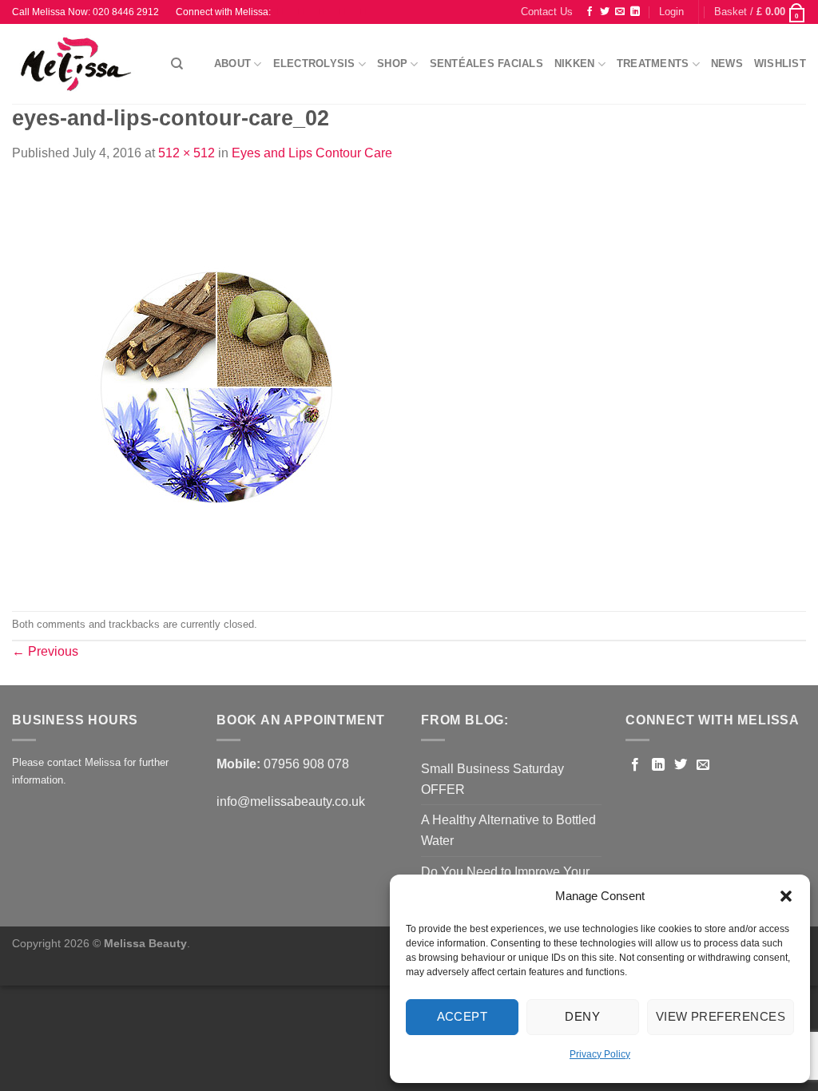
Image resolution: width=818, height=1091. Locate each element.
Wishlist (780, 63)
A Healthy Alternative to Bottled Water (508, 830)
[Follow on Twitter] (605, 12)
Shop (392, 63)
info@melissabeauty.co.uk (290, 801)
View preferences (720, 1016)
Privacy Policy (600, 1054)
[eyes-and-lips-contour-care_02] (216, 386)
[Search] (177, 64)
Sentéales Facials (486, 63)
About (232, 63)
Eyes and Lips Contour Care (312, 153)
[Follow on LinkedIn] (635, 12)
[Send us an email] (620, 12)
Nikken (574, 63)
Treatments (653, 63)
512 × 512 (186, 153)
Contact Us (547, 12)
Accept (462, 1016)
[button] (786, 896)
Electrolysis (314, 63)
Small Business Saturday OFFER (492, 779)
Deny (582, 1016)
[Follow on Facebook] (589, 12)
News (727, 63)
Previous (45, 651)
